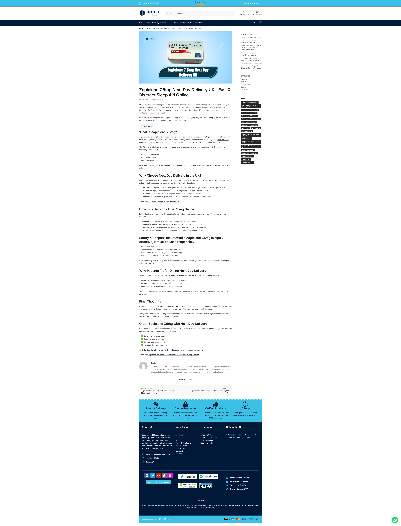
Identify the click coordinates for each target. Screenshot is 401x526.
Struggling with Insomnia (249, 125)
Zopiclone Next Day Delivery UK (250, 146)
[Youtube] (158, 475)
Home (141, 28)
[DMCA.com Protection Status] (205, 488)
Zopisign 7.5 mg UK (247, 162)
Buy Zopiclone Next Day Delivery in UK (249, 106)
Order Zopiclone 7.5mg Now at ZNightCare (159, 350)
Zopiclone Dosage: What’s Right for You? (164, 202)
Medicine (244, 81)
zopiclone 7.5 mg (247, 131)
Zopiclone (148, 28)
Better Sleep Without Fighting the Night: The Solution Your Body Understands (251, 47)
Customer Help (244, 15)
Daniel (154, 363)
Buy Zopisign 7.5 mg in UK (249, 116)
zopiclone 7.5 (256, 128)
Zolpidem (244, 87)
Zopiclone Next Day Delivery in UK (250, 142)
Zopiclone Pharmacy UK (249, 153)
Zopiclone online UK (248, 150)
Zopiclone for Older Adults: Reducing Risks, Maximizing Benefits (173, 355)
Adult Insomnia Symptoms (249, 102)
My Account (257, 15)
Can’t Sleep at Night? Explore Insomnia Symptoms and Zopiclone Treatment (251, 40)
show (150, 126)
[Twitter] (152, 475)
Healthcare (244, 79)
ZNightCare (183, 328)
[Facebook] (146, 475)
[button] (395, 520)
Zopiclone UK (246, 159)
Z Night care (245, 128)
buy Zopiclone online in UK (250, 110)
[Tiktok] (164, 475)
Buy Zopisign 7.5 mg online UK (251, 119)
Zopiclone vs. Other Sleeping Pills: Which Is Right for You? (210, 392)
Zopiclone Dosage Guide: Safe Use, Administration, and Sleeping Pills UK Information (251, 66)
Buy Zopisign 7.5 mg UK (249, 122)
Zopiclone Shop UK (247, 156)
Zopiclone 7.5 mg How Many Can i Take (250, 134)
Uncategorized (246, 84)
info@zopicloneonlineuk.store (252, 3)
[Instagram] (170, 475)
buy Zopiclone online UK (249, 113)
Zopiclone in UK (246, 138)
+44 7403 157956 (151, 3)
